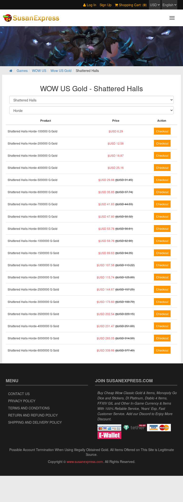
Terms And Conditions (29, 408)
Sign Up (106, 4)
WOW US (39, 70)
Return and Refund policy (33, 415)
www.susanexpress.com (85, 461)
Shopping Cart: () (132, 4)
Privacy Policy (21, 400)
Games (22, 70)
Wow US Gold (61, 70)
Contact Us (19, 393)
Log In (91, 4)
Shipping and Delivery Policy (35, 422)
